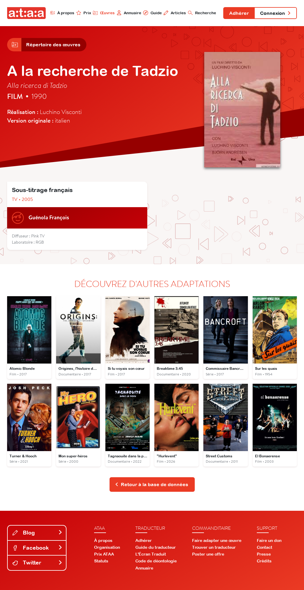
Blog (28, 532)
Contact (264, 547)
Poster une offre (208, 554)
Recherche (205, 13)
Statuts (101, 561)
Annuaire (132, 13)
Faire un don (269, 540)
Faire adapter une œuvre (216, 540)
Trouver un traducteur (214, 547)
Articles (178, 13)
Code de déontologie (156, 561)
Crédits (264, 561)
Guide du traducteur (155, 547)
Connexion (272, 13)
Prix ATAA (104, 554)
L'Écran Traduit (150, 554)
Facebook (35, 548)
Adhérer (239, 13)
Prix (87, 13)
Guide (156, 13)
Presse (264, 554)
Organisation (107, 547)
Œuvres (107, 13)
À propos (65, 13)
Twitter (31, 562)
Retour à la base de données (154, 484)
